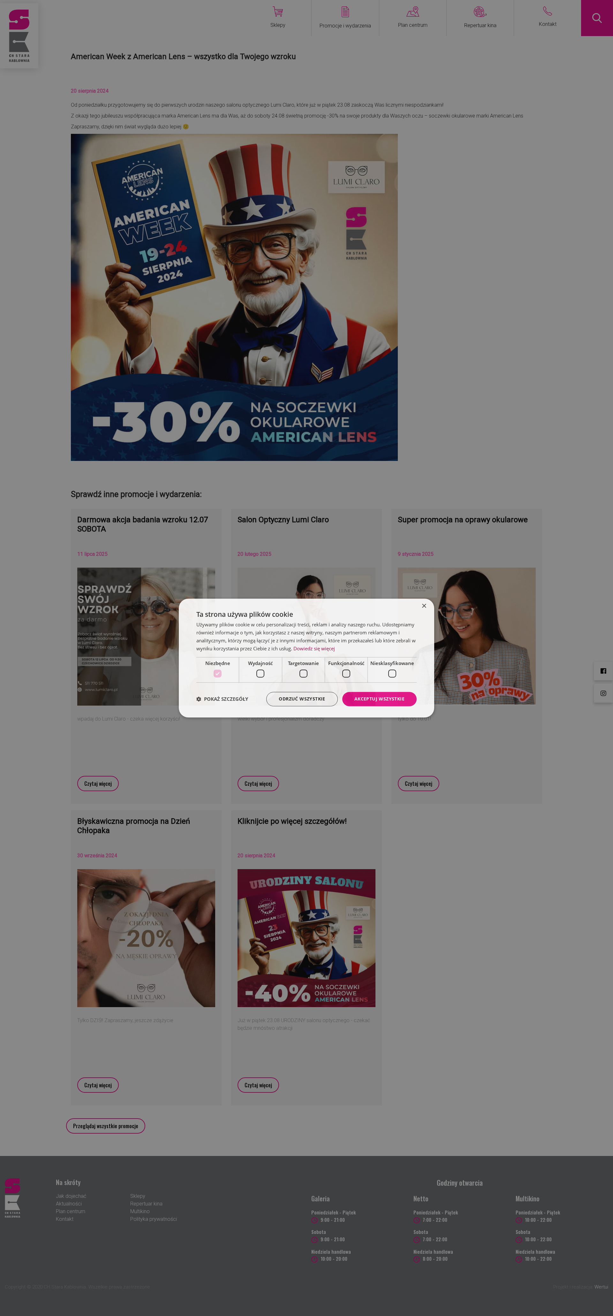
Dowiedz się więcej (314, 648)
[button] (222, 698)
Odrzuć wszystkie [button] (302, 699)
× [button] (423, 606)
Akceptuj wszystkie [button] (379, 699)
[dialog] (306, 658)
